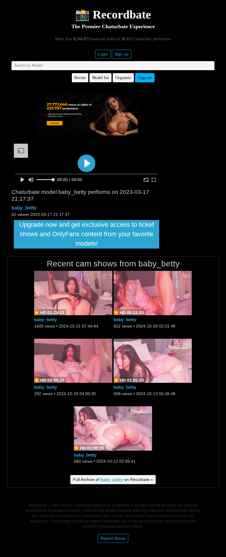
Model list (100, 78)
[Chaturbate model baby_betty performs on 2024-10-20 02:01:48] (153, 292)
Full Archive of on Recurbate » (113, 479)
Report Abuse (113, 538)
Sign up (121, 54)
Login (103, 54)
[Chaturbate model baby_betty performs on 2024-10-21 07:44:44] (73, 292)
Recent (80, 78)
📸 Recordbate (113, 14)
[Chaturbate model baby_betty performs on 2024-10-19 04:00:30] (73, 360)
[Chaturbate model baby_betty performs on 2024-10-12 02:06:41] (113, 427)
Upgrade (145, 78)
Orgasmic (123, 78)
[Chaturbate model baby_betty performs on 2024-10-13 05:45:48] (153, 360)
